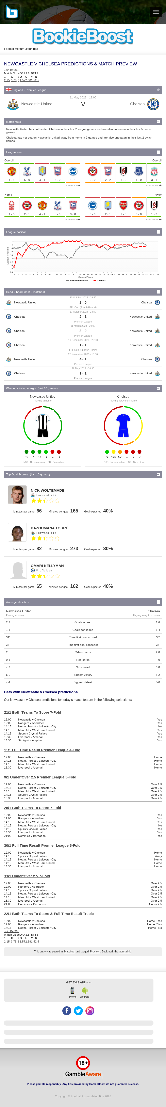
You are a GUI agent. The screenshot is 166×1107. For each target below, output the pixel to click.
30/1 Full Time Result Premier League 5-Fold (42, 845)
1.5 (33, 80)
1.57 (22, 80)
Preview (94, 951)
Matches (69, 951)
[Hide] (158, 121)
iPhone (73, 996)
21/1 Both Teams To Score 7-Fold (32, 712)
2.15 (7, 80)
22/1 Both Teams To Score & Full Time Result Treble (49, 914)
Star (158, 89)
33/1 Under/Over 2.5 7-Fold (27, 876)
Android (84, 996)
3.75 (14, 80)
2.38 (28, 80)
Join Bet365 (11, 70)
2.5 (37, 80)
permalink (125, 951)
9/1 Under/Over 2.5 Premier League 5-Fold (40, 777)
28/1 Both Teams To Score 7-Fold (32, 808)
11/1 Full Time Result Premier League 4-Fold (42, 750)
